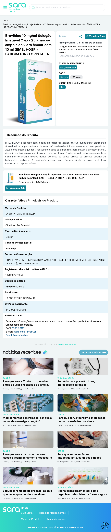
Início (5, 20)
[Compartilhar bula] (80, 36)
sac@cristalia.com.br (25, 331)
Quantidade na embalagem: (75, 83)
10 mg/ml (64, 77)
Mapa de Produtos (31, 519)
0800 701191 (18, 328)
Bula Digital (27, 512)
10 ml (62, 87)
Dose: (62, 73)
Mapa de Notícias (56, 519)
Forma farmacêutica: (72, 63)
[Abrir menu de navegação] (5, 7)
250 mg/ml (76, 77)
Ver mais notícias (91, 352)
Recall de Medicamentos (52, 512)
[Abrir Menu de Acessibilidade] (105, 526)
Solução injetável (68, 67)
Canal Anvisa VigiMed (17, 335)
